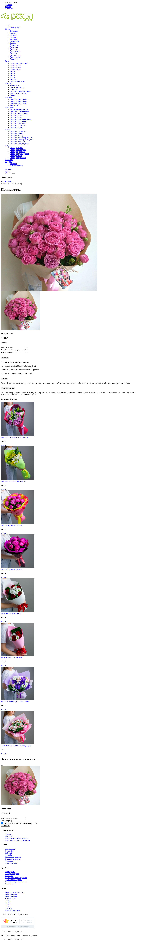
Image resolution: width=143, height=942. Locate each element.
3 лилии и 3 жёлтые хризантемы (13, 481)
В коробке (14, 89)
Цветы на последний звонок (21, 119)
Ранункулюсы (15, 57)
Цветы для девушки (17, 152)
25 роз (12, 73)
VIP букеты (14, 105)
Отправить (5, 825)
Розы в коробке (15, 65)
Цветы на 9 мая (16, 117)
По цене (8, 97)
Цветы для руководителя (19, 154)
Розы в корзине (15, 67)
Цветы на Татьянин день (19, 111)
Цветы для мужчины (18, 158)
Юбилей (8, 853)
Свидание (9, 861)
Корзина (8, 836)
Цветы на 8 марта (16, 127)
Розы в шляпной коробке (19, 63)
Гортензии (14, 47)
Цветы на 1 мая (16, 115)
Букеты (8, 83)
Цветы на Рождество (18, 121)
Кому (7, 146)
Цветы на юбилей (16, 134)
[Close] (2, 765)
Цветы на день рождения (19, 144)
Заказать (4, 445)
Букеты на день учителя (19, 109)
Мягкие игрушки (16, 166)
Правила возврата (8, 388)
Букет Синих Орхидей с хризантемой (15, 701)
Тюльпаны (14, 31)
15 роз (12, 71)
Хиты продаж (15, 27)
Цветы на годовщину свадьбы (21, 138)
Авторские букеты (17, 87)
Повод (7, 129)
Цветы (7, 29)
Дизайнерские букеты (18, 93)
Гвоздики (13, 35)
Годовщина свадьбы (13, 857)
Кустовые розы (15, 55)
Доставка (8, 5)
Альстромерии (15, 51)
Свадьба (8, 855)
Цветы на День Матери (19, 113)
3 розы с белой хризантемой (11, 657)
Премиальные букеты (18, 103)
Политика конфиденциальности (17, 840)
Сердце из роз (15, 69)
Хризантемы (14, 41)
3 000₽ (8, 181)
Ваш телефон (6, 821)
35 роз (12, 75)
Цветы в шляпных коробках (20, 91)
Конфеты (13, 164)
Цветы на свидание (17, 142)
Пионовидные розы (17, 81)
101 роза (13, 79)
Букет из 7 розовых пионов (11, 569)
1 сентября (9, 851)
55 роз (7, 906)
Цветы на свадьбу (16, 136)
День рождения (11, 863)
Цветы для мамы (16, 148)
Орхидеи (13, 39)
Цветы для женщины (18, 150)
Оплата (8, 7)
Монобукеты (15, 85)
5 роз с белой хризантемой (11, 613)
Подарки (8, 162)
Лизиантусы (14, 45)
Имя (2, 818)
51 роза (12, 77)
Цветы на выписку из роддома (21, 140)
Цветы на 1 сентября (18, 132)
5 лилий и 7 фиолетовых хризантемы (15, 437)
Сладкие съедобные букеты (15, 882)
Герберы (13, 37)
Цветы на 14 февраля (18, 125)
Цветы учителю (16, 156)
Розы (7, 61)
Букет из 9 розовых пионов (11, 525)
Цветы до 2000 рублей (18, 101)
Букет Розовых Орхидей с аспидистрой (16, 746)
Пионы (12, 33)
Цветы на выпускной (18, 123)
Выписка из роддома (13, 859)
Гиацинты (14, 49)
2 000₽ (3, 181)
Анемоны (13, 59)
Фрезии (13, 43)
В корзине (9, 160)
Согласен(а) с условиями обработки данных (20, 823)
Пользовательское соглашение (16, 838)
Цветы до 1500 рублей (18, 99)
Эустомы (13, 53)
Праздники (9, 107)
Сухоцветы (14, 95)
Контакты (9, 9)
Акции (8, 25)
